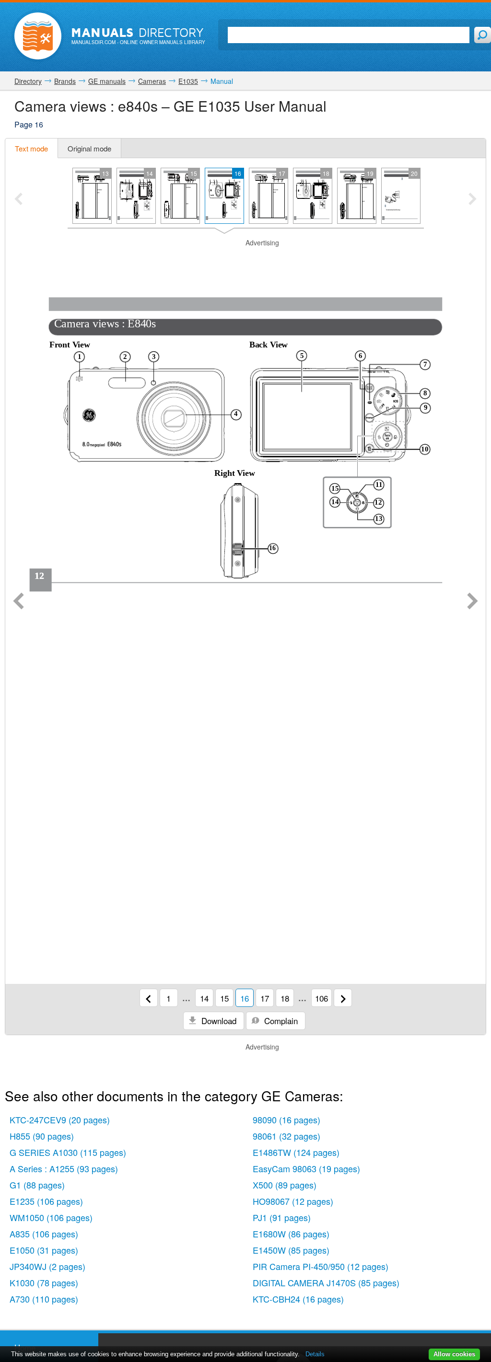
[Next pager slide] (472, 200)
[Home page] (38, 36)
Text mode (31, 148)
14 (204, 998)
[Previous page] (18, 602)
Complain (280, 1021)
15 (224, 998)
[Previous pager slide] (18, 200)
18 (285, 998)
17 (264, 998)
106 (321, 998)
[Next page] (472, 602)
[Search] (482, 35)
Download (217, 1021)
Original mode (89, 148)
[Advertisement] (245, 259)
